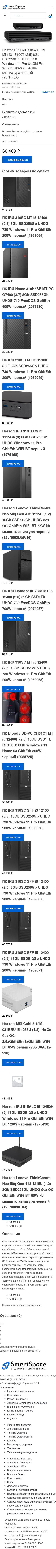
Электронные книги (18, 1428)
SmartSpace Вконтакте (19, 1458)
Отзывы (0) (15, 1225)
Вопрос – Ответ (15, 1474)
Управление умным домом (22, 1452)
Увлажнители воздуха (19, 1424)
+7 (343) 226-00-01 (17, 1379)
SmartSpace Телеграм (19, 1462)
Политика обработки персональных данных (31, 1493)
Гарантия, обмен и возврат (22, 1490)
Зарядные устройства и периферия (27, 1403)
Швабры (12, 1440)
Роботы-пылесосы (17, 1399)
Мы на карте (7, 1387)
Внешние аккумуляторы (20, 1406)
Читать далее (13, 244)
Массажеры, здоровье (19, 1444)
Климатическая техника (20, 1410)
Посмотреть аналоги (17, 159)
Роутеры (12, 1418)
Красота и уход (15, 1414)
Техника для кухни (17, 1432)
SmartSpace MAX (16, 1466)
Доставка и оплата (17, 1486)
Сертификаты (15, 1478)
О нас (10, 1482)
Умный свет (13, 1448)
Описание (14, 1221)
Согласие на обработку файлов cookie (28, 1497)
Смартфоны (14, 1395)
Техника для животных (19, 1436)
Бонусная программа (19, 1470)
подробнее (48, 91)
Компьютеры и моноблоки (14, 83)
